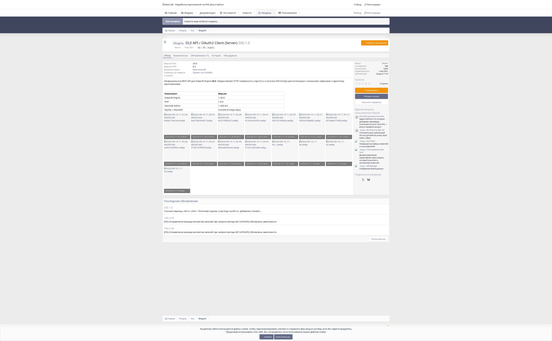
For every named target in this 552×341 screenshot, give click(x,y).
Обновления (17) (200, 55)
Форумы (188, 12)
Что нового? (229, 12)
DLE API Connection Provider (371, 116)
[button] (385, 4)
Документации (207, 12)
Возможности (181, 55)
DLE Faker (367, 141)
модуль (211, 47)
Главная (172, 12)
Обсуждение (230, 55)
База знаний (199, 69)
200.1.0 (168, 207)
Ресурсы (266, 12)
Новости (247, 12)
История (216, 55)
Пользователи (289, 12)
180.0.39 (169, 218)
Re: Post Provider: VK (372, 130)
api (199, 47)
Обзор (167, 55)
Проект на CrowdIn (202, 72)
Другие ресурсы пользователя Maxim (367, 111)
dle (204, 47)
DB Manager (368, 166)
